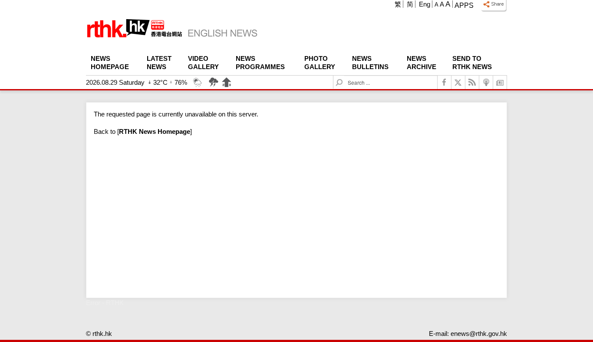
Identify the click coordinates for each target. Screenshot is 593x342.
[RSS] (472, 82)
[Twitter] (458, 82)
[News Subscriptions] (500, 82)
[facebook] (444, 82)
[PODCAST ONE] (486, 82)
